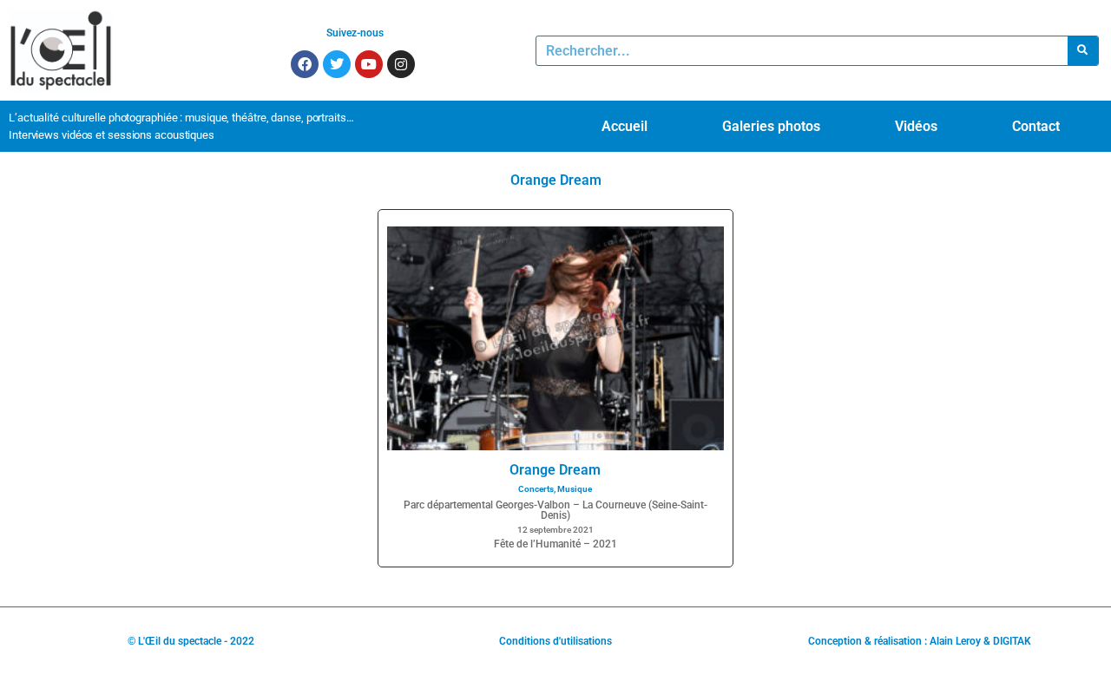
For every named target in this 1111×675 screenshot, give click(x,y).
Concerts (536, 489)
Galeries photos (771, 126)
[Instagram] (401, 64)
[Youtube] (369, 64)
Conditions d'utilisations (555, 641)
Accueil (625, 126)
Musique (574, 489)
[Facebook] (305, 64)
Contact (1036, 126)
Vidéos (916, 126)
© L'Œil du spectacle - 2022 (191, 641)
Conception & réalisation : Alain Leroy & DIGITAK (919, 641)
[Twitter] (337, 64)
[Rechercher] (1083, 50)
